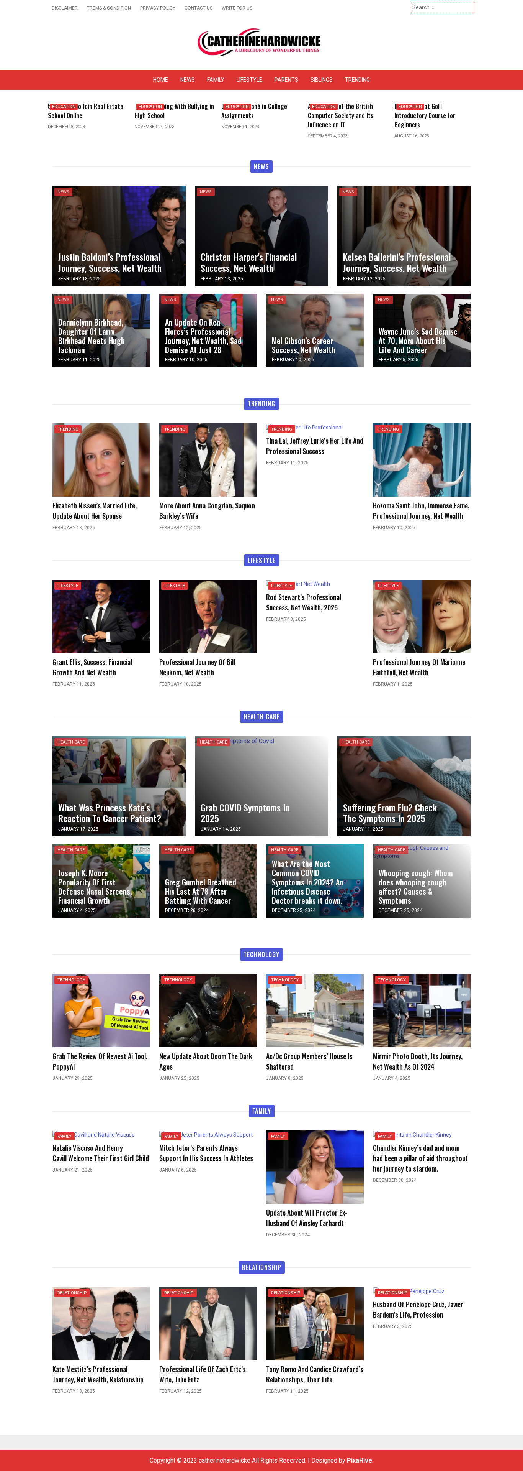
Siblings (322, 80)
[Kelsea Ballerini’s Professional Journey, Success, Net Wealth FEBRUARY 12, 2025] (404, 235)
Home (160, 80)
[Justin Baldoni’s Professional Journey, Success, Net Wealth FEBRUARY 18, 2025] (119, 235)
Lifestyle (249, 80)
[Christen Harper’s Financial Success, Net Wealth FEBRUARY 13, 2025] (261, 235)
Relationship (72, 1292)
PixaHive (359, 1460)
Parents (286, 80)
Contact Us (198, 8)
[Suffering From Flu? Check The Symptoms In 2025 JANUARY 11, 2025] (404, 786)
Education (63, 106)
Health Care (71, 742)
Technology (71, 979)
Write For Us (237, 8)
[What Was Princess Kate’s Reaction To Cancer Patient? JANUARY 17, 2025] (119, 786)
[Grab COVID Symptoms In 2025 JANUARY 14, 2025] (234, 740)
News (187, 80)
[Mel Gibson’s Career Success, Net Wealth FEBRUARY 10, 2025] (315, 330)
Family (215, 80)
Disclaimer (65, 8)
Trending (357, 80)
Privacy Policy (157, 8)
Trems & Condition (109, 8)
